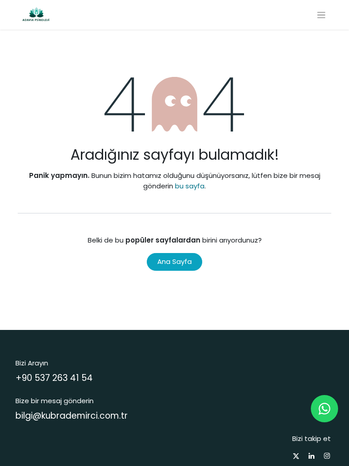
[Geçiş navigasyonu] (321, 15)
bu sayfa (189, 186)
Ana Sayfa (174, 261)
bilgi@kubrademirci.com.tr (71, 416)
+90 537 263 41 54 (54, 378)
